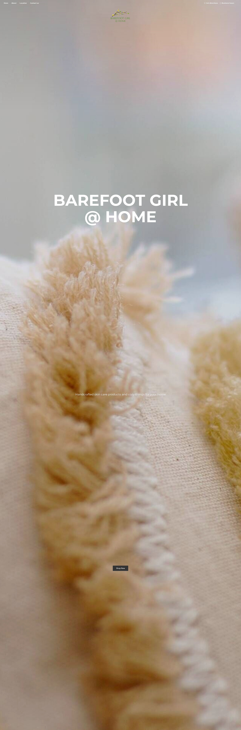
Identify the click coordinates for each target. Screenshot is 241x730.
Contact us (34, 3)
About (13, 3)
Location (23, 3)
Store (6, 3)
